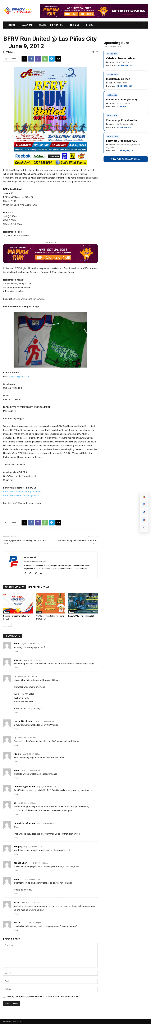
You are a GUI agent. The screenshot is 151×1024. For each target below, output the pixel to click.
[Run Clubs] (144, 519)
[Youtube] (42, 573)
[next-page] (10, 625)
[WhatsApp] (45, 59)
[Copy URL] (24, 59)
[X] (36, 573)
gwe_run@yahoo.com (19, 376)
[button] (144, 25)
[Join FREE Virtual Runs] (144, 512)
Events (6, 612)
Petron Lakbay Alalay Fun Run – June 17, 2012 (78, 542)
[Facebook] (31, 59)
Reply (16, 651)
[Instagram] (31, 573)
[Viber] (38, 59)
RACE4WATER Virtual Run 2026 (81, 616)
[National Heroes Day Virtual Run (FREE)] (18, 603)
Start (11, 25)
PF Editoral (10, 52)
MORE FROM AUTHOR (38, 587)
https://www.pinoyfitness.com (35, 562)
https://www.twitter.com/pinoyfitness (21, 495)
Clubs (42, 25)
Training (74, 25)
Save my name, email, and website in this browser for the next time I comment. (43, 996)
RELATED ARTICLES (14, 587)
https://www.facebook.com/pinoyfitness (22, 491)
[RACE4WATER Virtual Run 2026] (83, 603)
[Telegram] (52, 59)
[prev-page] (5, 625)
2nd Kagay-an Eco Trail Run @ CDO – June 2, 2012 (25, 542)
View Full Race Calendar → (125, 159)
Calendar (27, 25)
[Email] (58, 59)
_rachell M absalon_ (24, 721)
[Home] (144, 496)
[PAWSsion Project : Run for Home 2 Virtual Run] (50, 603)
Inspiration (56, 25)
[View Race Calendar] (144, 504)
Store (89, 25)
